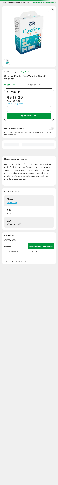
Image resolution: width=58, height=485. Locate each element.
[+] (48, 109)
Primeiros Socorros (14, 2)
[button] (29, 33)
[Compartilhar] (52, 10)
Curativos (26, 2)
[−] (10, 109)
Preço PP (15, 91)
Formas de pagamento (15, 104)
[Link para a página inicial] (4, 3)
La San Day (12, 202)
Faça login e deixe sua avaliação (41, 246)
